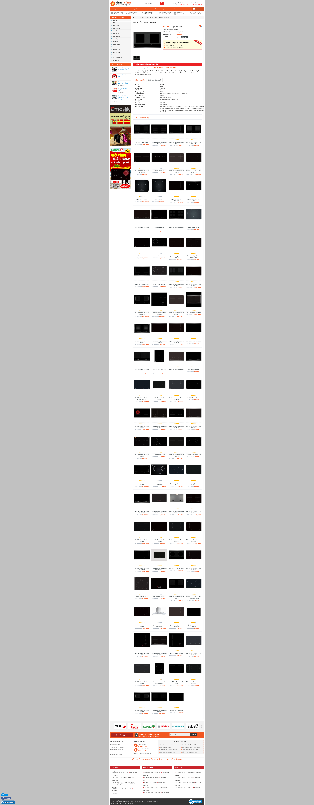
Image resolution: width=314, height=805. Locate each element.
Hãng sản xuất (165, 9)
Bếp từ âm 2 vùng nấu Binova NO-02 (176, 483)
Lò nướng (115, 39)
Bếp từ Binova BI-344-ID (142, 596)
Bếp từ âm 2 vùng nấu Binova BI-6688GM (142, 512)
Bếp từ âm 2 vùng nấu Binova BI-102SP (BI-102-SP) (193, 597)
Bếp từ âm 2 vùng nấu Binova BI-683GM (176, 313)
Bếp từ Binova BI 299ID (159, 596)
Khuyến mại (145, 9)
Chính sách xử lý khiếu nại (116, 749)
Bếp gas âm (116, 33)
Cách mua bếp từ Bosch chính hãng (123, 82)
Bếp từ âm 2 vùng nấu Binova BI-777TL (142, 426)
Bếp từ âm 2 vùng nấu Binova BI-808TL (176, 540)
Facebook (7, 798)
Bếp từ (115, 20)
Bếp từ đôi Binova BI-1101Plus (176, 199)
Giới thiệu (125, 9)
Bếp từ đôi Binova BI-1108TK (176, 568)
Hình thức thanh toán (115, 744)
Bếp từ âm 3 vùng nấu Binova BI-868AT (142, 654)
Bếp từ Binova (149, 17)
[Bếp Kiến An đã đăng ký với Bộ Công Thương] (195, 801)
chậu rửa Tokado (117, 57)
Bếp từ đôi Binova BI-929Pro (194, 312)
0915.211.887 (9, 802)
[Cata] (192, 726)
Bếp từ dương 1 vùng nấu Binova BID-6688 (159, 682)
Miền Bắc (115, 767)
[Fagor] (120, 726)
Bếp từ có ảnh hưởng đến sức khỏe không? (123, 97)
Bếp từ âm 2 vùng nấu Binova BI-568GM (193, 284)
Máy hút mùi (116, 28)
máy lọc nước (116, 49)
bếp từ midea (116, 52)
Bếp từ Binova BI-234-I (193, 227)
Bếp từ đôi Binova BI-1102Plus (159, 228)
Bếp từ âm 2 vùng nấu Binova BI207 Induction (159, 568)
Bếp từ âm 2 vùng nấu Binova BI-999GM (142, 710)
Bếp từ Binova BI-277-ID (159, 284)
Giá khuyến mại (167, 34)
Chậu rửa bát (116, 44)
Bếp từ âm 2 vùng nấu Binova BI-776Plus (176, 171)
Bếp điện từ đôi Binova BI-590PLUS (193, 625)
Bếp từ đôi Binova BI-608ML (194, 398)
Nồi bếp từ (116, 60)
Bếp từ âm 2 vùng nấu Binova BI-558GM (176, 625)
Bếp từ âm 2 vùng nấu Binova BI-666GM (142, 682)
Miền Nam (179, 767)
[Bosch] (163, 726)
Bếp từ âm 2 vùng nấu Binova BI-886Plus (176, 455)
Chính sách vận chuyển (116, 754)
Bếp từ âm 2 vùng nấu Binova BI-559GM (142, 483)
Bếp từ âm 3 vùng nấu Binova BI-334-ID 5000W (159, 512)
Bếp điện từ (116, 25)
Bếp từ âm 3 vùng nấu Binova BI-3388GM (159, 313)
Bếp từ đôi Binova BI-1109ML (193, 341)
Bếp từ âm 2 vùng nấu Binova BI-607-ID (176, 426)
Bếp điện (115, 23)
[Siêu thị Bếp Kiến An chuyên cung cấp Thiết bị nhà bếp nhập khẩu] (120, 3)
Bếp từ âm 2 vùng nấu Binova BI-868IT (159, 398)
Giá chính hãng (167, 32)
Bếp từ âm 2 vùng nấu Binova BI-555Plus (193, 426)
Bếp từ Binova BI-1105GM (141, 142)
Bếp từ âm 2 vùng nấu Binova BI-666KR (193, 568)
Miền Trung (148, 767)
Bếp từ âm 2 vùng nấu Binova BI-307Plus (142, 171)
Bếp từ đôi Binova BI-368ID (176, 710)
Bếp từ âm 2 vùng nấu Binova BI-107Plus (142, 228)
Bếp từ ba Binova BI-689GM (176, 653)
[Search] (162, 3)
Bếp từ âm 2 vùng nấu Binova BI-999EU (193, 682)
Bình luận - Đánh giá (154, 80)
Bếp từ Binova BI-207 (159, 256)
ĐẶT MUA (184, 37)
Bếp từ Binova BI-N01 (159, 170)
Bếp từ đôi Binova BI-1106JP (194, 454)
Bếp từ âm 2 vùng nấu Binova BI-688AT (176, 228)
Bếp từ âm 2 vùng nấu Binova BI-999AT (193, 540)
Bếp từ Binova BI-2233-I (142, 199)
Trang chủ (115, 9)
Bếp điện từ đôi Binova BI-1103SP (193, 199)
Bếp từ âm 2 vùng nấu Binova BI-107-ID (176, 398)
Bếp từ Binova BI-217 (159, 199)
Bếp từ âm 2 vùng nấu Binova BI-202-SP (142, 341)
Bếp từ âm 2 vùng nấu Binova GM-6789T (176, 370)
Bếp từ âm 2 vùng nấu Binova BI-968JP (159, 654)
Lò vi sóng (115, 41)
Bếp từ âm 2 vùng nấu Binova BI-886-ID (176, 341)
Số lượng (165, 36)
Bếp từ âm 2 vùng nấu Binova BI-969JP (176, 284)
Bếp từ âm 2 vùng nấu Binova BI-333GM (193, 512)
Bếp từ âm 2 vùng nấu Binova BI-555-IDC (176, 597)
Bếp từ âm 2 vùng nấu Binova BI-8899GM (142, 568)
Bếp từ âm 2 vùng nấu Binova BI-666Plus (176, 143)
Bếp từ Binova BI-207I (159, 454)
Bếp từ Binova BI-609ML (194, 369)
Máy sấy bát (116, 31)
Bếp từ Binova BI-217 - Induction (159, 483)
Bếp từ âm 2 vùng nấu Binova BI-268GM (159, 341)
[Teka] (134, 726)
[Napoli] (149, 726)
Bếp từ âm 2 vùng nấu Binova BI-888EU (193, 483)
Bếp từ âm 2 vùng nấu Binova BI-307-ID (193, 654)
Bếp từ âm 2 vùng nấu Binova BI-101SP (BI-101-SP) (142, 398)
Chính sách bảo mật (115, 752)
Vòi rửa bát (116, 47)
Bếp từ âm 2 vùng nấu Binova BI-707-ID (176, 512)
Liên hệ (175, 9)
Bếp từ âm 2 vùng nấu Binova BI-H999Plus (142, 313)
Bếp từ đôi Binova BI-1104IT (142, 284)
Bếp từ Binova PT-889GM (142, 256)
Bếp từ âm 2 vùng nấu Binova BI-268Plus (176, 256)
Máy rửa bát (116, 36)
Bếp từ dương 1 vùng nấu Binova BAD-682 (159, 370)
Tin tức (155, 9)
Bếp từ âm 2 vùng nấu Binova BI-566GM (142, 625)
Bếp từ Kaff (116, 55)
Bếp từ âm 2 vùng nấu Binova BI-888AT (159, 710)
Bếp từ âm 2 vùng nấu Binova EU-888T (159, 143)
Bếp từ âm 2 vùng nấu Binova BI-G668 (159, 426)
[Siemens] (178, 726)
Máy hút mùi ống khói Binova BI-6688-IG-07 (159, 625)
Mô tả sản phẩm (140, 80)
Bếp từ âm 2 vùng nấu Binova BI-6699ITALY (193, 256)
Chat (6, 794)
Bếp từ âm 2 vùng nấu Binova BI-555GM (142, 540)
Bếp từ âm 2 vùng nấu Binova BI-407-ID (142, 455)
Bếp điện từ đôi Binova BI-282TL (176, 682)
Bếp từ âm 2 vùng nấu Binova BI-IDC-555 (193, 143)
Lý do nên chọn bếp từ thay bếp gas (123, 68)
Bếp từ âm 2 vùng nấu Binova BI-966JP (142, 370)
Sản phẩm (135, 9)
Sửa (202, 26)
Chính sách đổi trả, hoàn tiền (117, 747)
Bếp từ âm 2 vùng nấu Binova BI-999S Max (193, 171)
